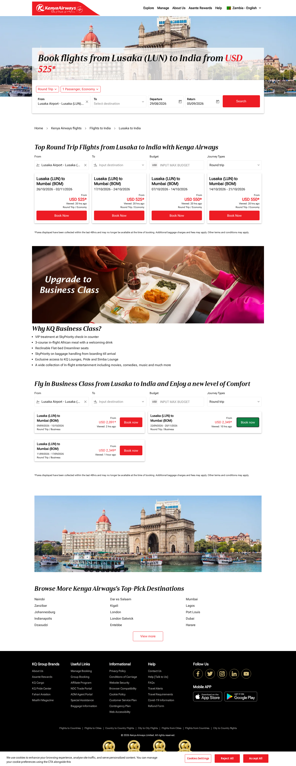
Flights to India (100, 128)
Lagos (190, 606)
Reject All (227, 758)
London (115, 612)
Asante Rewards (200, 8)
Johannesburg (44, 612)
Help (218, 8)
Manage (163, 8)
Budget (154, 156)
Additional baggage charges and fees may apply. (182, 232)
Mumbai (192, 599)
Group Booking (80, 676)
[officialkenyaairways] (222, 674)
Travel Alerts (155, 688)
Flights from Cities (171, 728)
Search (241, 101)
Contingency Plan (120, 706)
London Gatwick (121, 618)
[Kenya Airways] (198, 674)
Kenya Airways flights (66, 128)
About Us (178, 8)
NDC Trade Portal (81, 688)
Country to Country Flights (119, 728)
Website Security (119, 682)
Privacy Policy (117, 671)
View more (148, 636)
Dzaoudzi (41, 625)
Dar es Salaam (120, 599)
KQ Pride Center (41, 688)
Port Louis (193, 612)
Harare (191, 625)
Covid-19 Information (161, 700)
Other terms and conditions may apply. (228, 232)
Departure (156, 99)
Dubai (190, 618)
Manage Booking (81, 671)
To (95, 99)
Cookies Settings (198, 758)
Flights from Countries (197, 728)
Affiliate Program (81, 682)
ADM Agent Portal (81, 694)
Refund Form (156, 706)
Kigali (114, 606)
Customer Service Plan (123, 700)
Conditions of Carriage (123, 676)
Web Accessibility (119, 711)
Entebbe (116, 625)
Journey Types (216, 156)
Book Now (61, 215)
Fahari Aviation (41, 694)
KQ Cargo (38, 682)
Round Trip (45, 89)
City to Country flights (225, 728)
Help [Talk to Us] (158, 676)
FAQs (151, 682)
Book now (131, 422)
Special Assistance (82, 700)
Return (191, 99)
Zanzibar (40, 606)
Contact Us (154, 671)
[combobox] (61, 103)
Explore (148, 8)
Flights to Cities (93, 728)
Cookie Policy (117, 694)
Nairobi (39, 599)
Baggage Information (84, 706)
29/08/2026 (158, 104)
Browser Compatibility (122, 688)
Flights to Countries (70, 728)
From (41, 99)
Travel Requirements (160, 694)
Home (38, 128)
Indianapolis (43, 618)
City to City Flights (148, 728)
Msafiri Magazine (43, 700)
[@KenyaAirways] (210, 674)
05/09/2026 (195, 104)
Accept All (255, 758)
